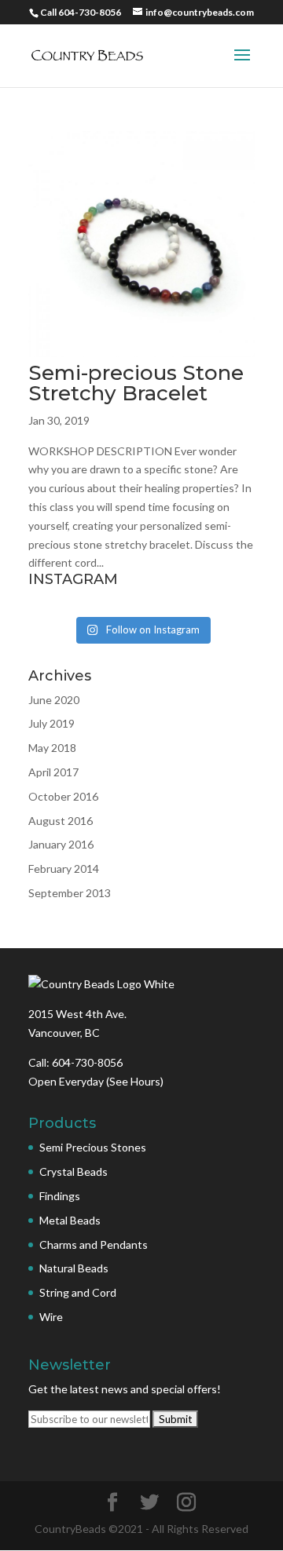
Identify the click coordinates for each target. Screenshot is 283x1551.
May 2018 (52, 747)
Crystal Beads (73, 1171)
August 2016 (60, 820)
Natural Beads (73, 1268)
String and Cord (77, 1292)
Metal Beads (70, 1220)
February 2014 (63, 868)
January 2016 (61, 844)
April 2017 (53, 772)
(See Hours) (135, 1081)
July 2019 (51, 723)
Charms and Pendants (93, 1244)
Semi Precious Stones (92, 1147)
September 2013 (69, 893)
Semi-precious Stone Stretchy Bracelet (136, 383)
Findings (59, 1195)
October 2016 (63, 796)
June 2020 (53, 699)
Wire (51, 1316)
